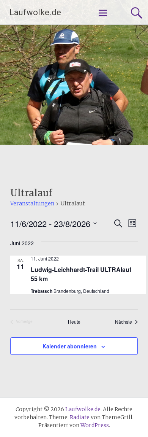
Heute (74, 322)
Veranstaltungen (32, 203)
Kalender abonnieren (70, 346)
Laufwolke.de (35, 12)
